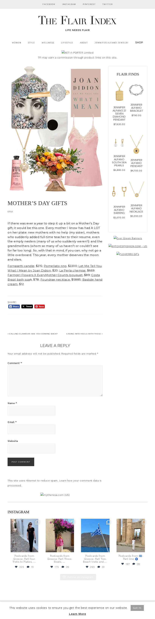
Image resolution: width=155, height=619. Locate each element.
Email (12, 422)
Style (10, 212)
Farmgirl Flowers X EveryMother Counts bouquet (45, 275)
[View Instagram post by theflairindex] (38, 548)
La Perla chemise (72, 270)
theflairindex (24, 522)
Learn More (77, 614)
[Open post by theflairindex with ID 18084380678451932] (24, 535)
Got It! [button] (137, 608)
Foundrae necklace (55, 279)
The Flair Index (77, 22)
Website (13, 441)
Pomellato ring (55, 266)
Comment (15, 363)
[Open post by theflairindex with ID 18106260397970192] (60, 535)
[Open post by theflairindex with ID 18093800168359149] (95, 535)
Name (12, 403)
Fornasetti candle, (21, 266)
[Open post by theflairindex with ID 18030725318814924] (131, 535)
